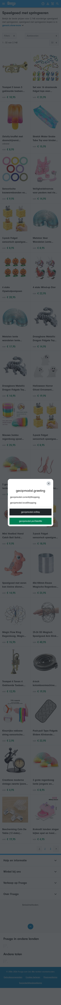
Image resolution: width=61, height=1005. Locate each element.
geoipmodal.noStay (30, 512)
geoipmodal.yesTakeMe (30, 521)
